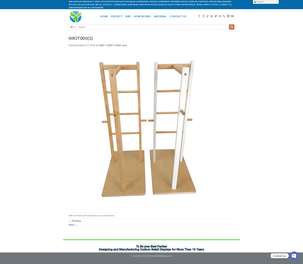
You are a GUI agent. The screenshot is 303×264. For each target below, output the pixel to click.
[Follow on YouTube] (232, 16)
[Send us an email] (220, 16)
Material (160, 16)
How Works (142, 16)
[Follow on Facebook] (199, 16)
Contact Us (177, 16)
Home (104, 16)
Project (117, 16)
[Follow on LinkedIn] (228, 16)
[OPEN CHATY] (294, 256)
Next (73, 224)
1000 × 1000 (105, 45)
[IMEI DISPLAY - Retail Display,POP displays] (82, 16)
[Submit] (231, 27)
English (260, 2)
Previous (75, 220)
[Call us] (224, 16)
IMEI (128, 16)
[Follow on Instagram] (203, 16)
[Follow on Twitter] (215, 16)
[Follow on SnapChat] (211, 16)
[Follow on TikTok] (207, 16)
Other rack (121, 45)
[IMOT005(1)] (147, 129)
